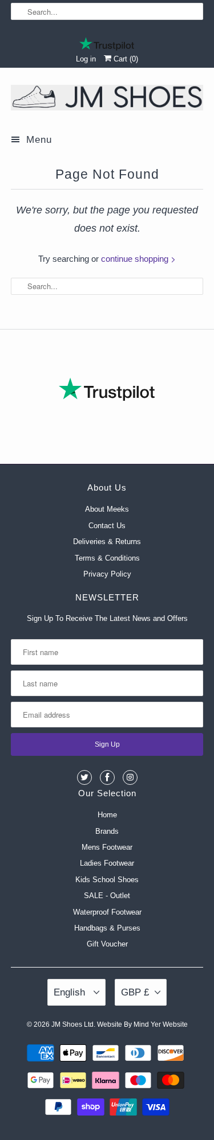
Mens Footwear (107, 847)
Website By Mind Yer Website (142, 1024)
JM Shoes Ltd (72, 1024)
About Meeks (107, 509)
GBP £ (135, 992)
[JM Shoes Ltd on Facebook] (107, 777)
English (71, 992)
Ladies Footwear (107, 863)
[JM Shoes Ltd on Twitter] (84, 777)
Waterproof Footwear (107, 912)
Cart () (124, 59)
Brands (107, 831)
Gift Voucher (107, 944)
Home (107, 814)
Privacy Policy (107, 574)
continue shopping (136, 259)
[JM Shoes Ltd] (107, 99)
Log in (86, 59)
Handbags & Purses (107, 928)
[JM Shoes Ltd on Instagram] (130, 777)
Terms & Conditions (107, 558)
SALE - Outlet (107, 895)
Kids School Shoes (107, 879)
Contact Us (107, 525)
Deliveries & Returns (107, 541)
